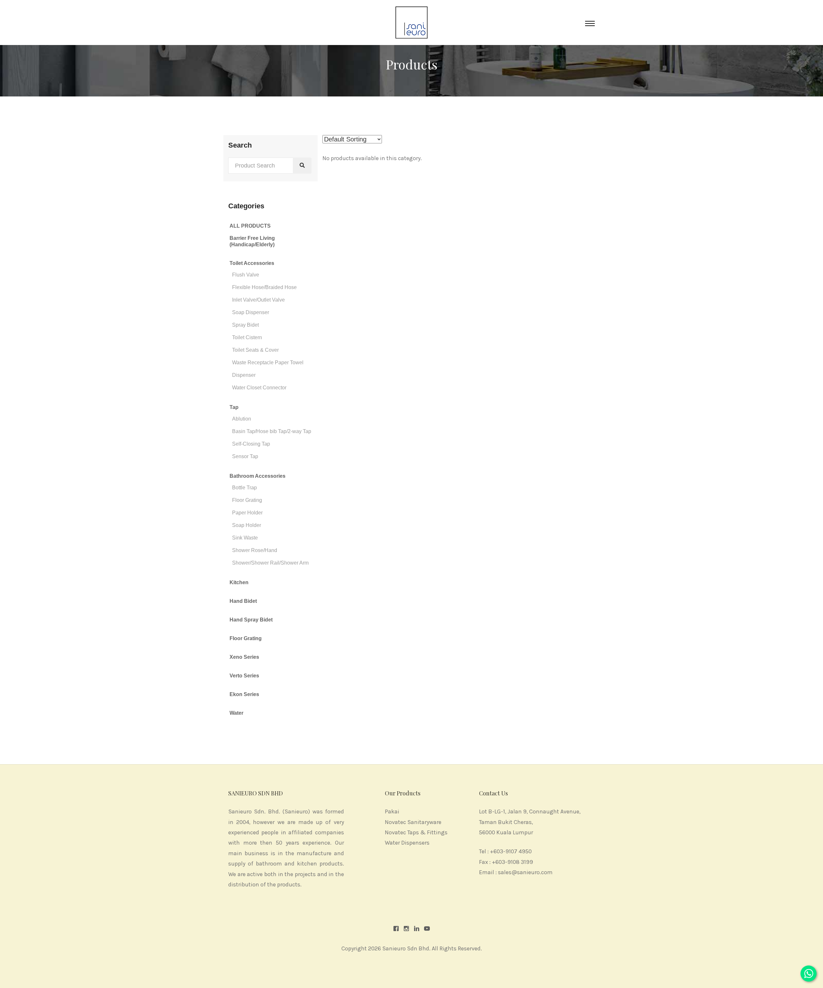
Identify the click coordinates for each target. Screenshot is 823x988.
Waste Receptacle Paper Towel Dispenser (267, 369)
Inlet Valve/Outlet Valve (258, 300)
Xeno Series (244, 657)
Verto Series (244, 675)
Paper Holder (247, 512)
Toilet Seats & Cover (255, 350)
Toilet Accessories (252, 263)
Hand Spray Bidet (251, 619)
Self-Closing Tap (251, 444)
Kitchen (239, 582)
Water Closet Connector (259, 387)
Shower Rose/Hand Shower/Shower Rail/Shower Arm (270, 557)
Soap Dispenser (250, 312)
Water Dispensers (407, 842)
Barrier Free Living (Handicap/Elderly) (252, 241)
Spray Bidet (245, 325)
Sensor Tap (245, 456)
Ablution (241, 418)
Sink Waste (245, 537)
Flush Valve (245, 274)
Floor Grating (247, 500)
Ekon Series (244, 694)
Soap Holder (246, 525)
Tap (234, 407)
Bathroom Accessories (257, 476)
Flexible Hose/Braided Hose (264, 287)
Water (236, 713)
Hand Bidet (243, 601)
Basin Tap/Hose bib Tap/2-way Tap (271, 431)
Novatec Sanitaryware (413, 822)
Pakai (392, 811)
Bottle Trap (244, 487)
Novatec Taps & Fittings (416, 832)
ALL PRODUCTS (250, 226)
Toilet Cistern (247, 337)
